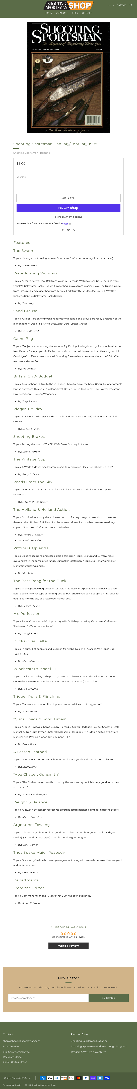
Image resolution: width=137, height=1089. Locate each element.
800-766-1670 (11, 1046)
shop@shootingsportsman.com (21, 1040)
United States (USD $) (15, 1078)
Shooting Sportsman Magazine (31, 152)
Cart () (121, 5)
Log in (111, 5)
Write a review (68, 945)
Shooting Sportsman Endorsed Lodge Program (98, 1046)
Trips (75, 13)
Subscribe (108, 998)
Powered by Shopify (12, 1085)
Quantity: (21, 177)
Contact (87, 13)
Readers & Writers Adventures (88, 1051)
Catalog (61, 13)
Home (48, 13)
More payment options (68, 216)
